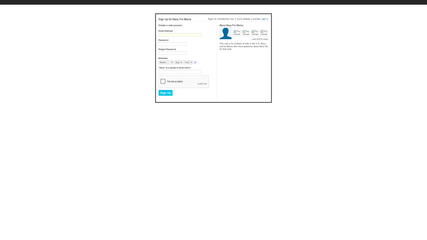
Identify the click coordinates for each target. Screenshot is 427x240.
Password (163, 40)
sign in (265, 18)
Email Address (165, 30)
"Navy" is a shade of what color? (174, 67)
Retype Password (167, 49)
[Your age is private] (195, 62)
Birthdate (163, 58)
